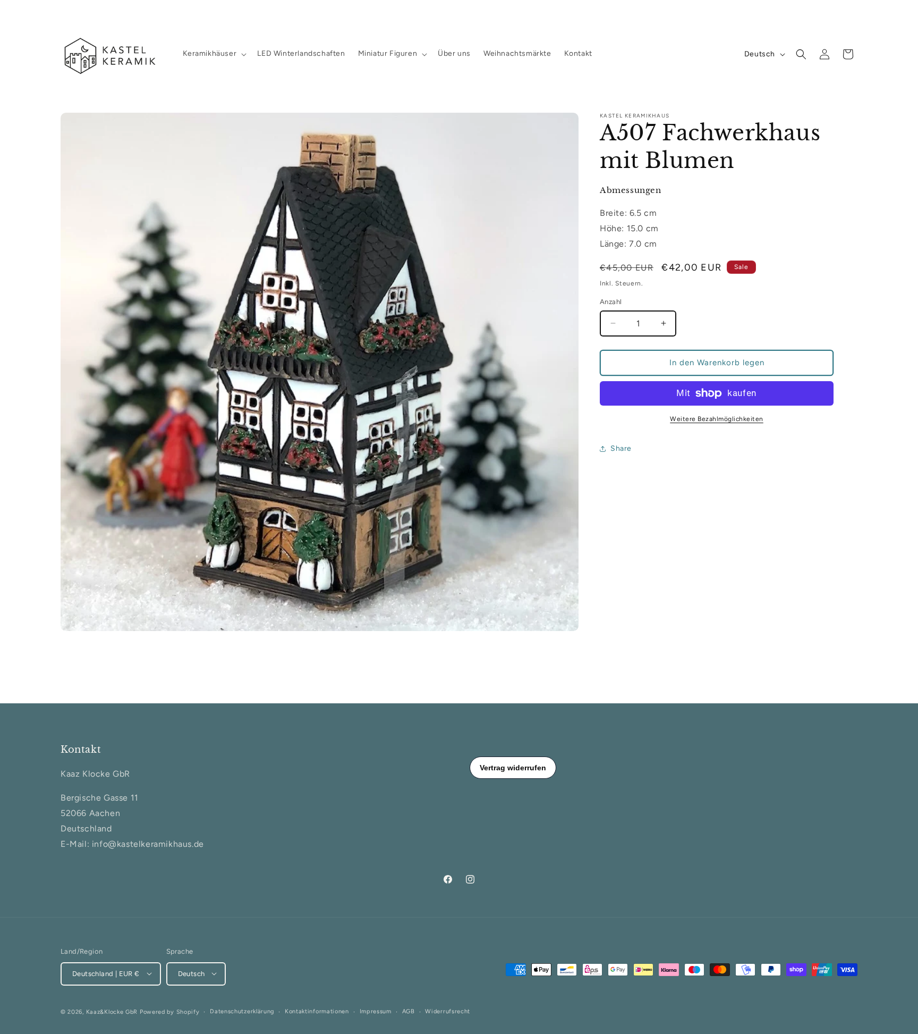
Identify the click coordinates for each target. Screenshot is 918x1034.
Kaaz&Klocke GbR (112, 1011)
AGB (408, 1010)
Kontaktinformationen (317, 1010)
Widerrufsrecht (447, 1010)
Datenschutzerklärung (242, 1010)
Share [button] (621, 448)
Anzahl (611, 302)
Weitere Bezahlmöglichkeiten (716, 419)
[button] (213, 54)
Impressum (376, 1010)
